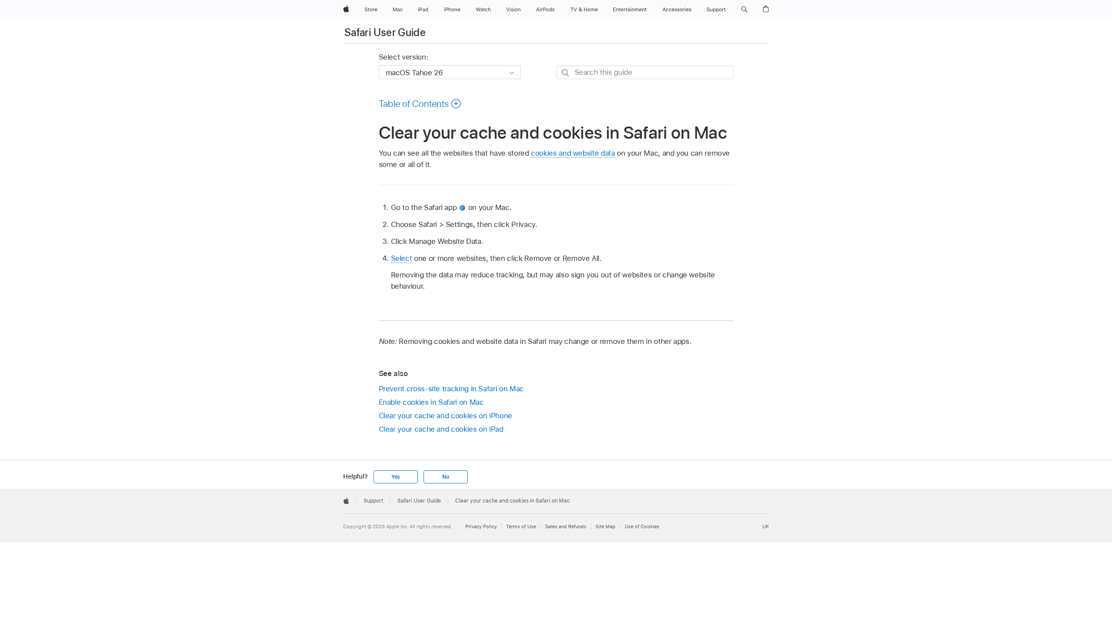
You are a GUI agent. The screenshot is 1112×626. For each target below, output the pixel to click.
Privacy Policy (481, 526)
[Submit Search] (565, 72)
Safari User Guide (385, 32)
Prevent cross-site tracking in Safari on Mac (451, 388)
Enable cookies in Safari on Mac (431, 402)
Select (401, 258)
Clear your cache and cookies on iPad (441, 429)
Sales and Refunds (565, 526)
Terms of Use (521, 526)
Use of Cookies (642, 526)
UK (765, 526)
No (445, 477)
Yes (395, 477)
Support (373, 501)
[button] (744, 9)
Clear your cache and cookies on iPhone (445, 415)
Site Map (606, 526)
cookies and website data (573, 153)
